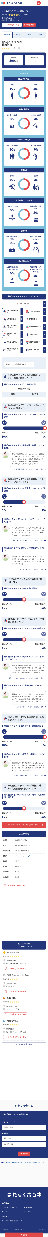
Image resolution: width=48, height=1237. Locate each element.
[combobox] (24, 1127)
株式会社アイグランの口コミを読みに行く (22, 825)
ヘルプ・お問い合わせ (11, 1221)
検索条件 (5, 1133)
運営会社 (5, 1229)
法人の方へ (29, 1211)
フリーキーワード (8, 1122)
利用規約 (29, 1207)
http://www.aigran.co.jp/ (22, 856)
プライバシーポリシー (19, 1229)
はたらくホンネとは (10, 1207)
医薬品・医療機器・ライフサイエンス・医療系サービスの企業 (27, 1162)
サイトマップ (8, 1211)
